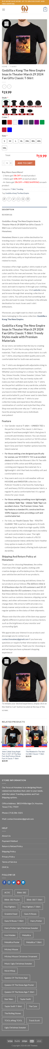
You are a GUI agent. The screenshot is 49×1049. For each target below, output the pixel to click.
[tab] (24, 209)
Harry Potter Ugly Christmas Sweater (21, 928)
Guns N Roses (30, 914)
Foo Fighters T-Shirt (31, 906)
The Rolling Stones (12, 1013)
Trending (19, 189)
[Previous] (2, 747)
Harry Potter (36, 921)
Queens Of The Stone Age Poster (19, 985)
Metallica (26, 935)
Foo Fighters (10, 906)
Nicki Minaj (9, 970)
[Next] (47, 747)
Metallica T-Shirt (34, 942)
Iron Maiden (9, 935)
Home (4, 66)
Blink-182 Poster (12, 899)
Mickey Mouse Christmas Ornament (20, 956)
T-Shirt (13, 66)
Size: (4, 135)
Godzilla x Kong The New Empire (17, 193)
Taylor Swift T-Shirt (13, 1006)
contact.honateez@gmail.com (15, 639)
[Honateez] (24, 9)
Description (8, 209)
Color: (5, 117)
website (37, 290)
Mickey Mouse (11, 949)
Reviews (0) (7, 215)
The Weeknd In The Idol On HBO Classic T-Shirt (35, 753)
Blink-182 (21, 892)
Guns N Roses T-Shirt (14, 921)
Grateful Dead (10, 914)
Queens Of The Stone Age (16, 977)
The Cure (33, 1006)
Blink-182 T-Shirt (34, 899)
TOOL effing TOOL (13, 1020)
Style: (5, 97)
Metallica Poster (11, 942)
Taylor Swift (25, 999)
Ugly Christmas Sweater (15, 1027)
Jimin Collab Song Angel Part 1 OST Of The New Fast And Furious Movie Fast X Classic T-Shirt (11, 755)
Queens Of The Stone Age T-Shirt (19, 992)
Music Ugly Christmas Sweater (18, 963)
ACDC (7, 892)
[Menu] (3, 9)
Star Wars (8, 999)
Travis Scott (34, 1020)
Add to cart (25, 163)
